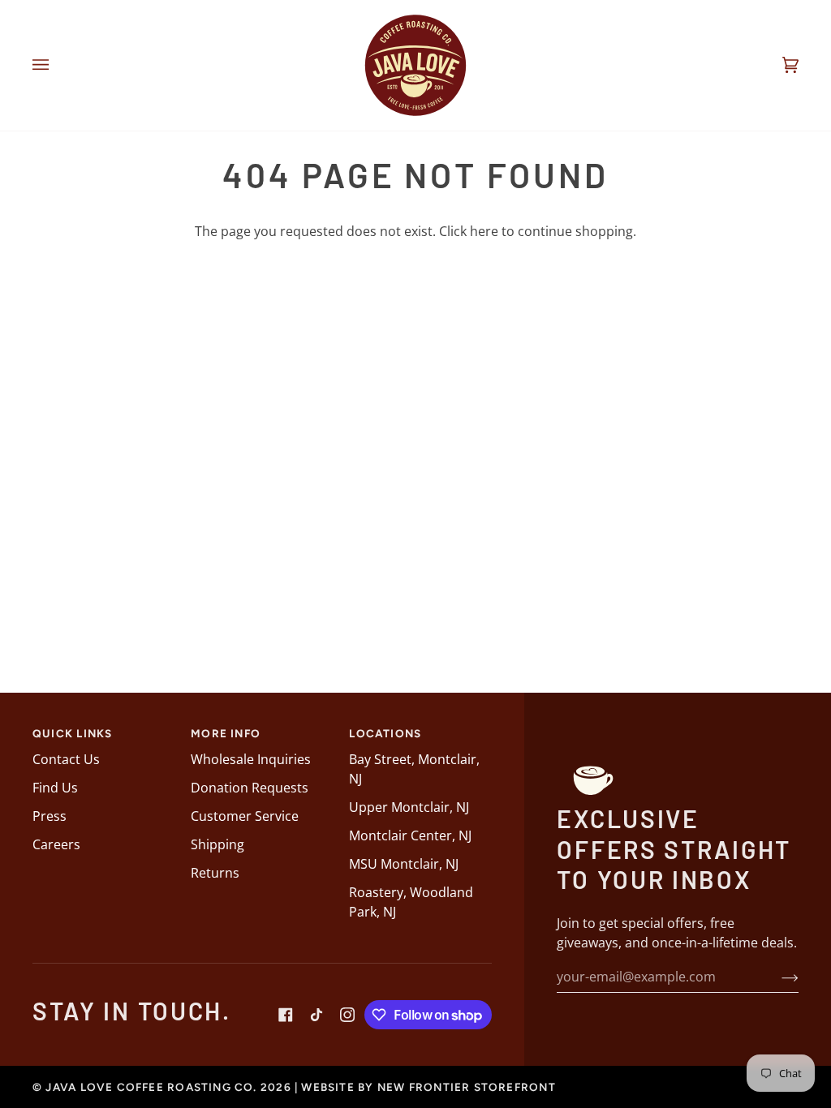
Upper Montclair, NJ (409, 807)
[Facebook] (285, 1014)
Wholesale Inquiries (251, 759)
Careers (56, 844)
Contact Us (66, 759)
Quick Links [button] (72, 733)
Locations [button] (385, 733)
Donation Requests (249, 788)
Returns (215, 873)
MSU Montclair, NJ (404, 864)
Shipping (217, 844)
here (484, 231)
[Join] (777, 977)
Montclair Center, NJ (410, 835)
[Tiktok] (316, 1014)
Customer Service (245, 816)
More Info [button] (225, 733)
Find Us (55, 788)
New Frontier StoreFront (466, 1086)
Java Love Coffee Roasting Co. (150, 1086)
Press (49, 816)
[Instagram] (347, 1014)
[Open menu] (56, 65)
